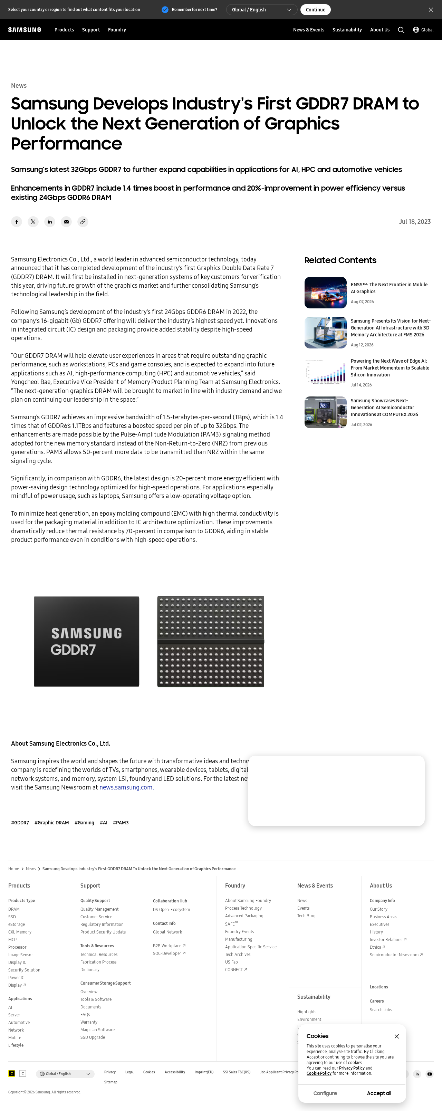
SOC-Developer (167, 953)
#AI (103, 822)
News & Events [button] (308, 29)
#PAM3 (121, 822)
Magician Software (97, 1030)
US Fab (231, 962)
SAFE (231, 924)
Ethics (375, 947)
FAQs (85, 1014)
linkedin (49, 221)
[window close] (397, 1036)
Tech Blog (306, 916)
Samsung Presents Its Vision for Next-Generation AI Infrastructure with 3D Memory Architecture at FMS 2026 (391, 327)
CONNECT (234, 970)
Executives (379, 924)
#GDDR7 (20, 822)
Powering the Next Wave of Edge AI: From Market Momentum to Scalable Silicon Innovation (390, 367)
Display (15, 985)
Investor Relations (386, 939)
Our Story (378, 909)
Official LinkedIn (417, 1074)
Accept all (379, 1093)
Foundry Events (239, 932)
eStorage (16, 924)
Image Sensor (20, 955)
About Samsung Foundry (248, 900)
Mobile (14, 1038)
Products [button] (64, 29)
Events (303, 908)
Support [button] (91, 29)
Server (14, 1015)
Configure (325, 1093)
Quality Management (99, 909)
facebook (16, 221)
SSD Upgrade (92, 1037)
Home (13, 869)
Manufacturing (238, 939)
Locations (379, 987)
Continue (315, 9)
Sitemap (110, 1082)
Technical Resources (98, 954)
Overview (88, 992)
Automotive (19, 1022)
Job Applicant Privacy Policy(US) (285, 1072)
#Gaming (84, 822)
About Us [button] (380, 29)
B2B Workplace (167, 946)
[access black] (11, 1073)
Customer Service (96, 917)
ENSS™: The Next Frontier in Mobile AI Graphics (389, 288)
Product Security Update (103, 932)
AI (10, 1007)
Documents (90, 1007)
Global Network (167, 932)
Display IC (17, 962)
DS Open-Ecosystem (171, 909)
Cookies (149, 1072)
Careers (377, 1001)
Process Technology (243, 908)
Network (16, 1030)
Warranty (88, 1022)
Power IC (16, 977)
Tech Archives (237, 954)
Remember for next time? (194, 9)
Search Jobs (381, 1010)
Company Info (382, 900)
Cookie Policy (319, 1073)
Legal (129, 1072)
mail (66, 221)
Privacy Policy (352, 1068)
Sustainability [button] (347, 29)
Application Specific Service (251, 947)
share (82, 221)
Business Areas (383, 917)
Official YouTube (429, 1074)
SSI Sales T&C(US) (236, 1072)
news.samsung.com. (126, 787)
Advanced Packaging (244, 916)
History (376, 932)
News (31, 869)
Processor (17, 947)
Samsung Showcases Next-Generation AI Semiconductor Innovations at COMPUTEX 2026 (384, 407)
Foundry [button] (117, 29)
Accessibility (175, 1072)
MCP (12, 939)
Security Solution (24, 970)
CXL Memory (19, 932)
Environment (309, 1019)
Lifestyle (15, 1045)
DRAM (14, 909)
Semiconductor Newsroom (394, 955)
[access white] (22, 1073)
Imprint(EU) (204, 1072)
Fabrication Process (98, 962)
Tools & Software (96, 999)
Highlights (306, 1012)
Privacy (110, 1072)
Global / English (249, 9)
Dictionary (89, 970)
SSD (12, 917)
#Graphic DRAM (52, 822)
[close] (413, 767)
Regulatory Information (102, 924)
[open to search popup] (401, 30)
